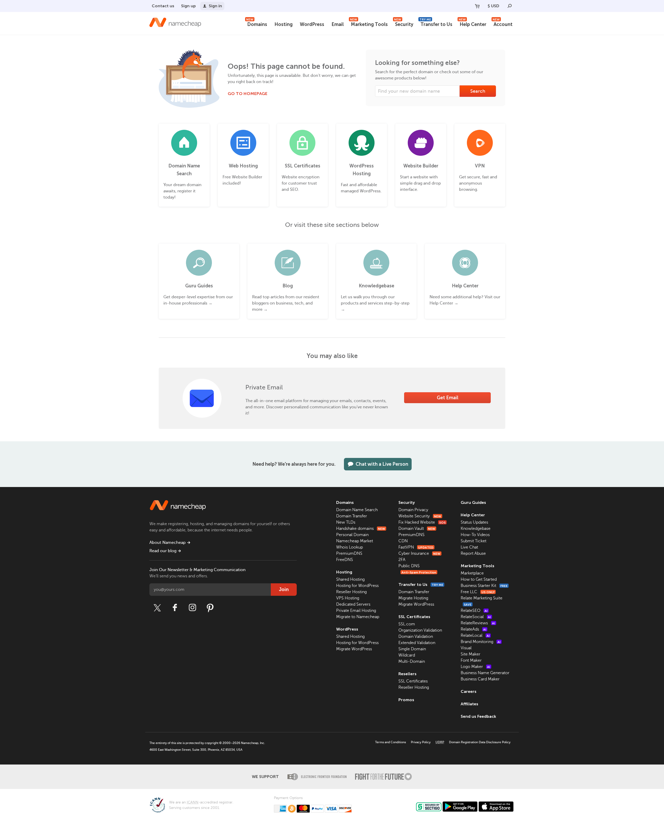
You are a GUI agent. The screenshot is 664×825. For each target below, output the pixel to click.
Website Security (419, 516)
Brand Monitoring (481, 641)
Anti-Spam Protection (419, 572)
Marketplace (472, 573)
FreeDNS (344, 559)
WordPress (312, 24)
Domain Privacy (413, 510)
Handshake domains (360, 528)
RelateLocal (475, 635)
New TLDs (345, 522)
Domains (256, 23)
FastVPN (415, 547)
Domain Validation (415, 636)
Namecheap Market (354, 541)
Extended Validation (416, 642)
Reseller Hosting (351, 592)
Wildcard (406, 655)
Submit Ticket (473, 541)
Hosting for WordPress (357, 585)
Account (503, 23)
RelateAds (473, 629)
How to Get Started (479, 579)
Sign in (215, 5)
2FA (401, 559)
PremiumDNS (349, 553)
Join (284, 589)
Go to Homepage (247, 93)
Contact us (163, 5)
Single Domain (412, 649)
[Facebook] (175, 608)
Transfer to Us (435, 23)
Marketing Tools (369, 23)
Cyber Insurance (419, 553)
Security (403, 23)
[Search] (510, 6)
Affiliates (469, 703)
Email (337, 24)
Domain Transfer (351, 516)
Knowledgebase (475, 528)
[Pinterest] (210, 608)
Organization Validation (420, 630)
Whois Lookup (349, 547)
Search (477, 91)
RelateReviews (478, 623)
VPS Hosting (347, 598)
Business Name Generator (485, 673)
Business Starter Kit (484, 585)
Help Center (472, 23)
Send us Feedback (478, 716)
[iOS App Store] (496, 806)
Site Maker (470, 654)
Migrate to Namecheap (357, 616)
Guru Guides (473, 502)
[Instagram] (192, 608)
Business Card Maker (480, 679)
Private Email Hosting (356, 610)
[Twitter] (157, 608)
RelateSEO (474, 610)
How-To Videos (475, 534)
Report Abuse (473, 553)
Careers (468, 691)
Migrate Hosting (413, 598)
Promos (406, 699)
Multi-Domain (411, 661)
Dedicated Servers (353, 604)
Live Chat (469, 547)
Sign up (188, 5)
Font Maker (471, 660)
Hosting (283, 24)
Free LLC (478, 592)
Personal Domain (352, 534)
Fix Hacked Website (422, 522)
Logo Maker (475, 666)
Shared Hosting (350, 579)
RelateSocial (476, 616)
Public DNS (409, 566)
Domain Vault (416, 528)
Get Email (447, 398)
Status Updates (474, 522)
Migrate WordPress (354, 649)
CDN (403, 541)
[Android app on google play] (460, 806)
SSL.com (406, 624)
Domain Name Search (357, 510)
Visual (466, 648)
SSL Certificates (414, 616)
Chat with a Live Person (382, 464)
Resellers (407, 673)
